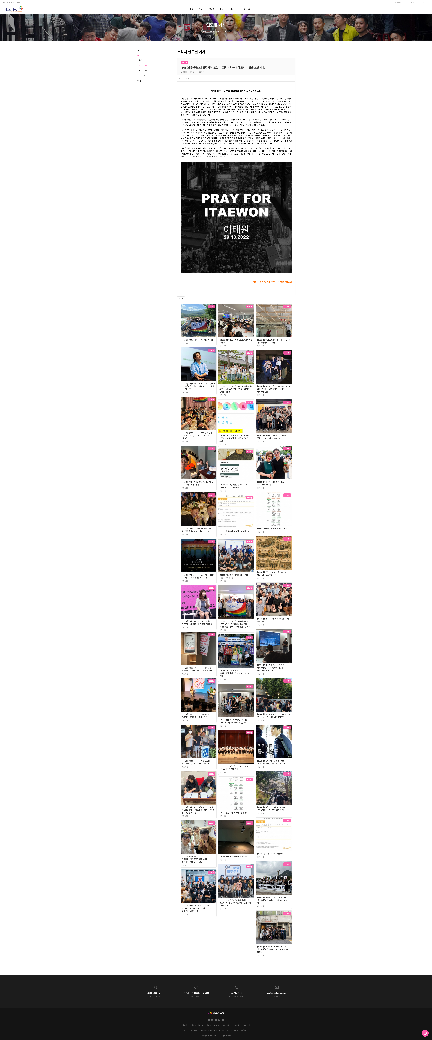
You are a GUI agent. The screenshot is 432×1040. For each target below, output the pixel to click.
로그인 (412, 2)
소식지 (217, 31)
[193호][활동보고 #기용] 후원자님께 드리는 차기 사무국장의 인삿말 (274, 341)
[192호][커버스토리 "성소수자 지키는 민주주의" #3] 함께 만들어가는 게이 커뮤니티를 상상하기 (271, 668)
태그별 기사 (143, 70)
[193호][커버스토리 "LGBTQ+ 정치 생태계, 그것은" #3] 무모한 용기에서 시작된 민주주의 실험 (274, 389)
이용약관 (185, 1025)
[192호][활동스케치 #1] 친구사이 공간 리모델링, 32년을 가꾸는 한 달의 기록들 (197, 669)
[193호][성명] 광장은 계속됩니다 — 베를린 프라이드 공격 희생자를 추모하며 (198, 576)
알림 (200, 9)
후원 (221, 9)
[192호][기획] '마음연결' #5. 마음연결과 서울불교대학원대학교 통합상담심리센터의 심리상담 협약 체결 (198, 810)
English (398, 2)
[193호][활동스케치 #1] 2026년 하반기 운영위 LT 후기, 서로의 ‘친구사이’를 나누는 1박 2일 (198, 435)
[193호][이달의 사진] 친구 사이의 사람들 (197, 339)
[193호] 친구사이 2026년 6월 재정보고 (272, 528)
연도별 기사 (226, 31)
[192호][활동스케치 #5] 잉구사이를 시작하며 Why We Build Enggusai (233, 721)
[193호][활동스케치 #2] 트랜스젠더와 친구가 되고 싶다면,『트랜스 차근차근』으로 (234, 438)
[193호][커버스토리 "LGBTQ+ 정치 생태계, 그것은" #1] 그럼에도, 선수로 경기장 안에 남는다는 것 (198, 386)
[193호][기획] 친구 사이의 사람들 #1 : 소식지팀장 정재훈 (271, 483)
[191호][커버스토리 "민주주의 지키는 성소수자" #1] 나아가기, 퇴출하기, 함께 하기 (272, 900)
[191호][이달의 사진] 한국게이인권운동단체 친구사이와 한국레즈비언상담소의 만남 (195, 859)
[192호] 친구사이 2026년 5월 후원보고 (272, 853)
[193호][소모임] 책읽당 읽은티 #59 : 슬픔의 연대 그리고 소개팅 (233, 486)
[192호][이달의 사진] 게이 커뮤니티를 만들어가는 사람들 (234, 576)
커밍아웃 (211, 9)
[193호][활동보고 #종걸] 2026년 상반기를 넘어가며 (235, 341)
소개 (183, 9)
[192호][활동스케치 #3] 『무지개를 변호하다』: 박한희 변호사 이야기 (195, 715)
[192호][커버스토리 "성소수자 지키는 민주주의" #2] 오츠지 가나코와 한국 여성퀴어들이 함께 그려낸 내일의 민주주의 (235, 624)
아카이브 (231, 9)
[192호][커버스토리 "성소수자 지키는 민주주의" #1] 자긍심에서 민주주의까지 (197, 622)
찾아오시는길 (226, 1025)
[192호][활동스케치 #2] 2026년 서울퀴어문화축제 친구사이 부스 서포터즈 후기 (235, 673)
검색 (426, 2)
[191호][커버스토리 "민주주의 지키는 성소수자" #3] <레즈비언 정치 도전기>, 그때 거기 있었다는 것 (197, 908)
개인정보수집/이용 (213, 1025)
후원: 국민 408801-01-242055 (12, 2)
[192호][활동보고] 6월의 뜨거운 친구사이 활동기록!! (273, 620)
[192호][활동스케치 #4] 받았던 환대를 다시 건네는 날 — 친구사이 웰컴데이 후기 (273, 715)
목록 (181, 298)
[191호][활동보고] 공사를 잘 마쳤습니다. (235, 856)
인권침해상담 (246, 9)
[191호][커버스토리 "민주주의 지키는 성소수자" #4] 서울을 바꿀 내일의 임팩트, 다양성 (273, 949)
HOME (204, 31)
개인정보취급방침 (197, 1025)
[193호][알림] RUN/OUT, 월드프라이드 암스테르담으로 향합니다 (272, 573)
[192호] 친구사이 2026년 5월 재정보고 (234, 812)
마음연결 (140, 50)
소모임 (153, 81)
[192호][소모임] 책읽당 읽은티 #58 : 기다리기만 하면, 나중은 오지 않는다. (271, 762)
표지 (140, 60)
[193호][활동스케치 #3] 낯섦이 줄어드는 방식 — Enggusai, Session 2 (272, 436)
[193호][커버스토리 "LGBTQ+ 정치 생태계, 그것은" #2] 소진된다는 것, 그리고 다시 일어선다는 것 (236, 389)
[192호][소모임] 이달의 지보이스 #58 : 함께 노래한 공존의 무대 (234, 767)
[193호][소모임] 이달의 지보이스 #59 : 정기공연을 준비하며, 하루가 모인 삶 (197, 529)
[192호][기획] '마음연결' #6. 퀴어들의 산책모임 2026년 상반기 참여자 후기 (272, 808)
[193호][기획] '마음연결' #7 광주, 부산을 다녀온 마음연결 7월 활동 (197, 483)
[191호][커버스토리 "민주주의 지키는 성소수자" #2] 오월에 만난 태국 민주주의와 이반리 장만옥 (235, 903)
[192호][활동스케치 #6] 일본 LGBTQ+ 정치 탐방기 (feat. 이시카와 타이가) (197, 762)
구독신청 (142, 75)
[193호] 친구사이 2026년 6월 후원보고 (234, 531)
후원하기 (237, 1025)
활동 (191, 9)
